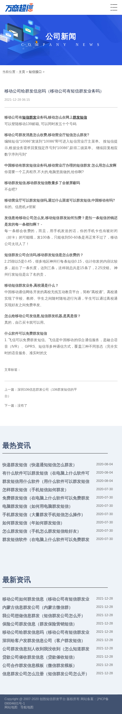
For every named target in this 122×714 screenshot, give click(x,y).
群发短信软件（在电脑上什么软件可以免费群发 (45, 539)
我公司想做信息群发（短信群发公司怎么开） (43, 615)
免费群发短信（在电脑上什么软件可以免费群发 (45, 498)
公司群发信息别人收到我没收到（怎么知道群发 (45, 648)
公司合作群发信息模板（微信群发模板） (39, 665)
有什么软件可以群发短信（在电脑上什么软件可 (45, 473)
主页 (22, 72)
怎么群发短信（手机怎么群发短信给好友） (41, 531)
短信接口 (35, 72)
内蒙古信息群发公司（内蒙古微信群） (37, 607)
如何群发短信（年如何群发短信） (33, 522)
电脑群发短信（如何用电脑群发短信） (37, 506)
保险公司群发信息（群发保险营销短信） (39, 624)
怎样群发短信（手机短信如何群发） (35, 489)
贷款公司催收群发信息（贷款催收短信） (39, 657)
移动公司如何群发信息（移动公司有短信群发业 (45, 599)
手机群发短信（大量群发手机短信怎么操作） (43, 514)
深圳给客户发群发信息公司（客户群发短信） (43, 640)
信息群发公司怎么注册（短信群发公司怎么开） (45, 673)
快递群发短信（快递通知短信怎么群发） (39, 464)
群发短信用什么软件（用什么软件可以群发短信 (45, 481)
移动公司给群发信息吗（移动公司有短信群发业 (45, 632)
